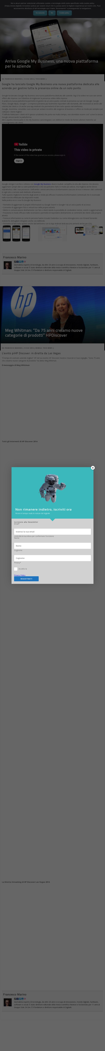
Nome (16, 538)
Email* (17, 524)
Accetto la (23, 569)
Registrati (26, 579)
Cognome (18, 550)
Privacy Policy (19, 575)
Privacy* (17, 563)
